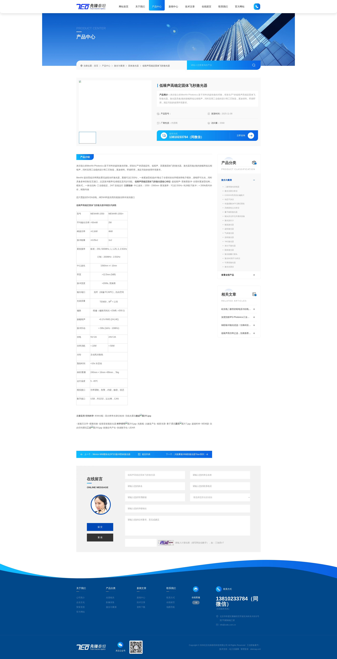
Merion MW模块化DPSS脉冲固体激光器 (111, 454)
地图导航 (170, 607)
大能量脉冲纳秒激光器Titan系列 (189, 454)
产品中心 (157, 6)
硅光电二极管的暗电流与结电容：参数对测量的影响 (239, 309)
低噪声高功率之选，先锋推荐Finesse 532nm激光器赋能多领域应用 (239, 333)
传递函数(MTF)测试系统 (235, 204)
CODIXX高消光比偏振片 (234, 195)
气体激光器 (229, 233)
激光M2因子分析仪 (232, 258)
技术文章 (190, 6)
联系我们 (223, 6)
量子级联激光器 (231, 212)
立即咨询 (241, 135)
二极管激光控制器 (232, 187)
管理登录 (245, 649)
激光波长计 (229, 220)
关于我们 (140, 6)
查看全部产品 (227, 275)
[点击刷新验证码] (166, 542)
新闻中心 (173, 6)
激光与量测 (119, 66)
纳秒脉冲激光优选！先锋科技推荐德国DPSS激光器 (239, 325)
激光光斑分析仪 (231, 191)
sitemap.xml (255, 649)
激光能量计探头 (231, 254)
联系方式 (170, 597)
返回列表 (146, 454)
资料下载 (141, 607)
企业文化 (80, 602)
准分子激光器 (230, 246)
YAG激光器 (229, 241)
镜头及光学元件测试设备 (235, 216)
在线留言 (206, 6)
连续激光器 (229, 237)
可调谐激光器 (230, 263)
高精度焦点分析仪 (232, 208)
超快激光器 (229, 229)
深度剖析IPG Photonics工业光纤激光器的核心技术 (239, 317)
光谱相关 (110, 597)
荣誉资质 (80, 607)
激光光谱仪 (229, 267)
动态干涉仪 (229, 199)
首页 (96, 66)
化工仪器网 (234, 649)
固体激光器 (133, 66)
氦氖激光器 (229, 225)
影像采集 (110, 602)
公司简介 (80, 597)
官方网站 (239, 6)
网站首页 (123, 6)
